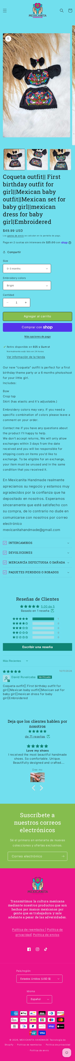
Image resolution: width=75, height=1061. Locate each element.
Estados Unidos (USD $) (35, 978)
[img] (12, 671)
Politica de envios (46, 935)
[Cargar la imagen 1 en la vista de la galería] (14, 159)
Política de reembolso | (29, 929)
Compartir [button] (14, 252)
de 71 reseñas (35, 736)
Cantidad (8, 294)
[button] (5, 10)
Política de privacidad (58, 1044)
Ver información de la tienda (26, 356)
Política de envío (39, 1050)
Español (36, 999)
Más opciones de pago (37, 336)
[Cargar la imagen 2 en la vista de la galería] (37, 159)
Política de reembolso (29, 1044)
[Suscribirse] (63, 856)
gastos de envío (15, 235)
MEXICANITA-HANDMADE (34, 1039)
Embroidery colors (14, 277)
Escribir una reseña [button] (37, 647)
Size (5, 260)
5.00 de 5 (48, 606)
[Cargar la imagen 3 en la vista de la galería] (60, 159)
